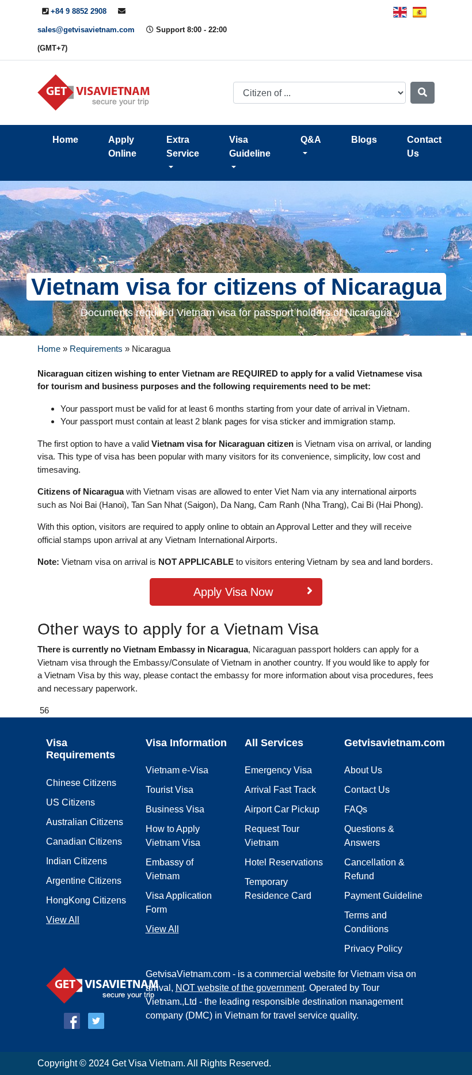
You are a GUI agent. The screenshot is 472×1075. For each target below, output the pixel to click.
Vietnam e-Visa (177, 770)
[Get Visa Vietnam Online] (96, 92)
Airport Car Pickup (282, 809)
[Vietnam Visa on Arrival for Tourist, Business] (105, 985)
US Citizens (70, 802)
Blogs (364, 140)
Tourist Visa (169, 790)
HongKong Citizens (86, 900)
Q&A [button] (310, 140)
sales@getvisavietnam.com (86, 29)
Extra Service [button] (182, 146)
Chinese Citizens (81, 783)
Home (65, 140)
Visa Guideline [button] (250, 146)
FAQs (355, 809)
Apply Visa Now (233, 592)
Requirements (96, 349)
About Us (363, 770)
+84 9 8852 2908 (78, 11)
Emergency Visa (278, 770)
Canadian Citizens (84, 841)
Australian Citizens (84, 822)
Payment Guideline (383, 896)
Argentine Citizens (83, 881)
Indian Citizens (76, 861)
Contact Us (424, 146)
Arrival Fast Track (280, 790)
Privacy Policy (373, 949)
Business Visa (175, 809)
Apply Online (122, 146)
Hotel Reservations (284, 862)
